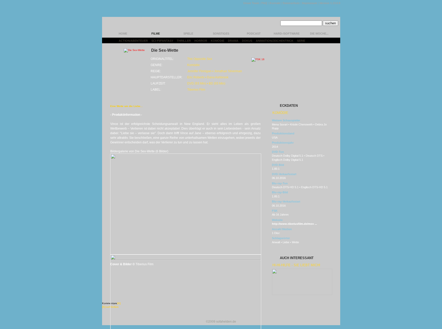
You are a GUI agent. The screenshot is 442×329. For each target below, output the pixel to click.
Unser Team (251, 3)
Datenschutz (291, 3)
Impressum (309, 3)
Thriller (184, 40)
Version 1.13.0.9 (329, 3)
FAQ (264, 3)
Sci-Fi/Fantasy (162, 40)
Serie (301, 40)
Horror (200, 40)
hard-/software (287, 33)
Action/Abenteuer (133, 40)
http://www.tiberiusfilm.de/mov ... (294, 223)
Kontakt (275, 3)
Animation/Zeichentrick (274, 40)
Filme (155, 33)
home (123, 33)
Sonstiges (221, 33)
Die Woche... (319, 33)
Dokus (247, 40)
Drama (233, 40)
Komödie (217, 40)
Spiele (188, 33)
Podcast (254, 33)
